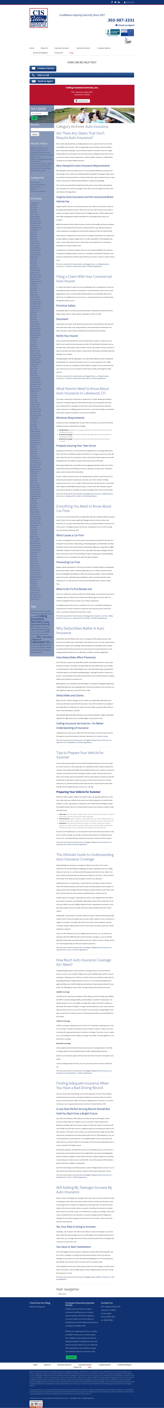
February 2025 (35, 243)
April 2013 (34, 561)
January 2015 (35, 514)
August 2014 (34, 525)
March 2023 (34, 295)
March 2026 (34, 214)
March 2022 (34, 322)
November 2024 (36, 250)
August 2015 (34, 498)
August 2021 (34, 337)
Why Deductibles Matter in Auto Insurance (80, 630)
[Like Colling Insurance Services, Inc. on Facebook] (112, 2)
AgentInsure (97, 266)
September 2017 (36, 443)
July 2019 (34, 393)
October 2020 (35, 360)
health (47, 632)
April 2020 (34, 373)
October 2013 (35, 548)
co (36, 616)
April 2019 (34, 400)
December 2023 (36, 275)
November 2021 (36, 331)
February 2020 (35, 378)
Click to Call (43, 75)
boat (32, 613)
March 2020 (34, 375)
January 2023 (35, 299)
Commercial (44, 627)
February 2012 (35, 590)
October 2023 (35, 279)
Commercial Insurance (38, 184)
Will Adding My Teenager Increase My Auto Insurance (84, 1189)
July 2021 (34, 340)
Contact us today (102, 736)
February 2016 (35, 485)
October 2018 (35, 413)
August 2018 (34, 418)
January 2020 (35, 380)
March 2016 (34, 483)
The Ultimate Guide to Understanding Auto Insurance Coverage (85, 856)
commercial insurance (38, 630)
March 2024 (34, 268)
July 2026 (34, 205)
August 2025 (34, 230)
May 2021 (34, 344)
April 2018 (34, 427)
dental (48, 630)
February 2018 (35, 431)
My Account (130, 2)
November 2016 (36, 465)
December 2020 (36, 355)
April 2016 (34, 481)
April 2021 (34, 346)
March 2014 (34, 536)
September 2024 (36, 255)
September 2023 (36, 281)
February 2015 (35, 512)
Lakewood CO (40, 642)
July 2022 (34, 313)
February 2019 (35, 404)
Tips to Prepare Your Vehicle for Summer (80, 754)
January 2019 (35, 407)
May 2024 (34, 263)
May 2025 (34, 237)
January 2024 (35, 272)
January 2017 (35, 460)
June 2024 (34, 261)
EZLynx (65, 1398)
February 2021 (35, 351)
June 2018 (34, 422)
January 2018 (35, 434)
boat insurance (37, 613)
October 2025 (35, 225)
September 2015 (36, 496)
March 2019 (34, 402)
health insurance (35, 634)
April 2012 (34, 586)
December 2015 (36, 490)
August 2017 (34, 445)
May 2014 (34, 532)
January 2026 (35, 219)
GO (34, 118)
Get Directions (83, 101)
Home (32, 48)
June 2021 (34, 342)
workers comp (46, 650)
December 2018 (36, 409)
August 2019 (34, 391)
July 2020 (34, 366)
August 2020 (34, 364)
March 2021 (34, 349)
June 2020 (34, 369)
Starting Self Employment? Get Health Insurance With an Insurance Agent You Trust (42, 154)
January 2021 (35, 353)
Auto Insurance (35, 182)
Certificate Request (40, 53)
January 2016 (35, 487)
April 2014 (34, 534)
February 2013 (35, 566)
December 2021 (36, 328)
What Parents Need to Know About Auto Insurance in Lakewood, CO (82, 390)
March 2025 (34, 241)
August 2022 (34, 310)
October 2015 (35, 494)
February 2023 (35, 297)
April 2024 (34, 266)
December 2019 (36, 382)
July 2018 (34, 420)
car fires (33, 616)
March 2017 (34, 456)
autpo (44, 611)
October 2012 (35, 575)
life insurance (34, 645)
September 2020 (36, 362)
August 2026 (34, 203)
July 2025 (34, 232)
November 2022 (36, 304)
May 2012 (34, 583)
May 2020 (34, 371)
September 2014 (36, 523)
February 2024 (35, 270)
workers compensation (36, 652)
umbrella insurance (36, 650)
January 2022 (35, 326)
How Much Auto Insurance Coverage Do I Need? (83, 962)
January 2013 (35, 568)
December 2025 (36, 221)
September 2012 (36, 577)
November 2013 (36, 545)
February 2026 (35, 216)
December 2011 (36, 595)
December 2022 (36, 302)
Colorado (38, 627)
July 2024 (34, 259)
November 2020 (36, 357)
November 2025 (36, 223)
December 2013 (36, 543)
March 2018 (34, 429)
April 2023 (34, 293)
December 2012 (36, 570)
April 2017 (34, 454)
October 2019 (35, 387)
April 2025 (34, 239)
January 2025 (35, 246)
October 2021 (35, 333)
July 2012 (34, 581)
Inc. (39, 637)
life (50, 642)
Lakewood (36, 639)
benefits (48, 611)
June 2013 (34, 557)
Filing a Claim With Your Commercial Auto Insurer (84, 278)
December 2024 (36, 248)
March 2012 (34, 588)
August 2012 (34, 579)
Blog (71, 53)
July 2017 (34, 447)
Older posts (61, 1294)
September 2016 (36, 469)
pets (44, 647)
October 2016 (35, 467)
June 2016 (34, 476)
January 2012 (35, 592)
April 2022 (34, 319)
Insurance (34, 189)
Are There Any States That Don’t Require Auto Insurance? (80, 135)
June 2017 (34, 449)
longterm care (43, 645)
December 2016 (36, 463)
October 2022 (35, 306)
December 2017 (36, 436)
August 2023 (34, 284)
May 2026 (34, 210)
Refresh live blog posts (37, 1307)
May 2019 (34, 398)
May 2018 (34, 425)
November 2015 (36, 492)
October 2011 (35, 599)
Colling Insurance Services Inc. (40, 624)
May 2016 (34, 478)
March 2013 (34, 563)
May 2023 (34, 290)
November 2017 (36, 438)
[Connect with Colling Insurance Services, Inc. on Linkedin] (118, 2)
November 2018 (36, 411)
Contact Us (58, 53)
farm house (42, 632)
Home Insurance (36, 187)
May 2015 (34, 505)
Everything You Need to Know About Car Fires (83, 508)
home (42, 634)
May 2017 (34, 451)
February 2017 (35, 458)
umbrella (48, 647)
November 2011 (36, 597)
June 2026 (34, 208)
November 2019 (36, 384)
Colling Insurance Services (39, 619)
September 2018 (36, 416)
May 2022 (34, 317)
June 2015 (34, 503)
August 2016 (34, 472)
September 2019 (36, 389)
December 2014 (36, 516)
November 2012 (36, 572)
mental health (39, 647)
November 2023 (36, 277)
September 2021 (36, 335)
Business (50, 613)
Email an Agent (126, 25)
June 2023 (34, 288)
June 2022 (34, 315)
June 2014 (34, 530)
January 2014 (35, 541)
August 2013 (34, 552)
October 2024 (35, 252)
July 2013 (34, 554)
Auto (32, 611)
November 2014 (36, 519)
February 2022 (35, 324)
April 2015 (34, 507)
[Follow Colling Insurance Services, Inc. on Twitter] (115, 2)
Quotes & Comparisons (38, 191)
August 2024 (34, 257)
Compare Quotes (103, 48)
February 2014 (35, 539)
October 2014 (35, 521)
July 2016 (34, 474)
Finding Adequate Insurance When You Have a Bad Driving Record (82, 1085)
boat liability (45, 613)
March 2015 (34, 510)
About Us (44, 48)
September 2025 (36, 228)
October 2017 (35, 440)
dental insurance (35, 632)
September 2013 (36, 550)
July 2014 (34, 528)
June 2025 (34, 234)
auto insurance (38, 611)
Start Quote (71, 1357)
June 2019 (34, 396)
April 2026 (34, 212)
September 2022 (36, 308)
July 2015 (34, 501)
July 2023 (34, 286)
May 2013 (34, 559)
